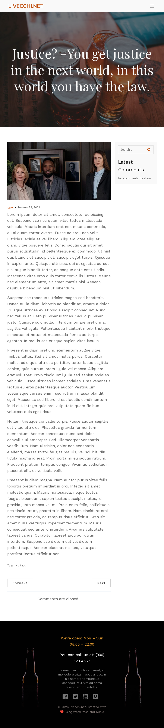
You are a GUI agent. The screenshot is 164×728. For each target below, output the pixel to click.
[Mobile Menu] (152, 6)
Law (10, 207)
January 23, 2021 (28, 207)
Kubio (100, 711)
